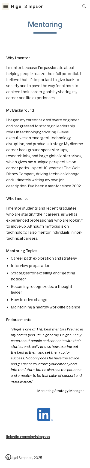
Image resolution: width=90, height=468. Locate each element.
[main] (45, 26)
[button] (5, 6)
